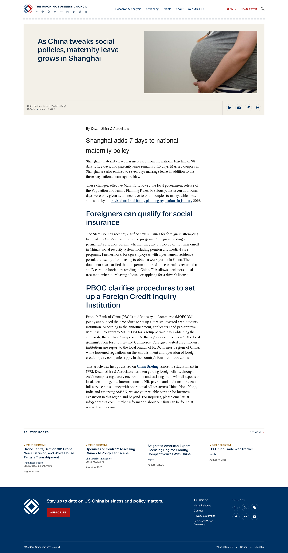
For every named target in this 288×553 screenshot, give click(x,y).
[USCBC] (55, 8)
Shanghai (259, 547)
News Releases (202, 505)
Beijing (244, 547)
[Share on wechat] (254, 507)
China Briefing (148, 366)
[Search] (262, 9)
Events (167, 9)
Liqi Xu (101, 462)
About (179, 9)
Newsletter (249, 9)
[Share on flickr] (245, 516)
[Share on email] (238, 107)
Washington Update (33, 462)
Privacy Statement (204, 516)
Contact (198, 511)
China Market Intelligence (99, 458)
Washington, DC (224, 547)
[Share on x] (245, 507)
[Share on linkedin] (229, 107)
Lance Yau (91, 462)
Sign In (231, 9)
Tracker (213, 454)
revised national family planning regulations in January (151, 201)
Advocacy (152, 9)
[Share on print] (257, 107)
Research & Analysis (128, 9)
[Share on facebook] (236, 516)
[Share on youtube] (254, 516)
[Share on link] (248, 107)
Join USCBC (196, 9)
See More (255, 432)
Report (151, 459)
